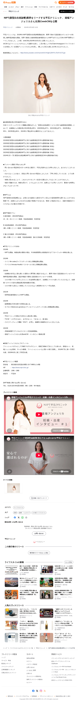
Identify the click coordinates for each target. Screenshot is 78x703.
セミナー (29, 682)
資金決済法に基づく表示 (63, 696)
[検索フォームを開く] (56, 2)
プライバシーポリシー (46, 696)
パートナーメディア (8, 666)
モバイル (71, 7)
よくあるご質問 (31, 670)
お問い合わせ (39, 533)
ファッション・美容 (31, 7)
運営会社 (10, 696)
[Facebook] (15, 517)
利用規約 (34, 696)
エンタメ (11, 7)
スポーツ (52, 7)
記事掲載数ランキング (8, 669)
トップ (5, 648)
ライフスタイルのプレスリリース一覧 (21, 648)
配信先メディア (6, 663)
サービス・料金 (6, 660)
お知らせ (29, 673)
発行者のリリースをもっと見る (39, 553)
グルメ (17, 7)
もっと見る (68, 562)
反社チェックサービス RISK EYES (61, 680)
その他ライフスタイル (39, 512)
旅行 (22, 7)
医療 (15, 512)
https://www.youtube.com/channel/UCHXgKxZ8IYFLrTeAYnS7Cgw (42, 53)
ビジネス (59, 7)
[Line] (22, 517)
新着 (5, 7)
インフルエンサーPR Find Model (61, 666)
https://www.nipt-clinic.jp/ (20, 367)
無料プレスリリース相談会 (35, 679)
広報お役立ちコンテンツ (9, 672)
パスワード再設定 (32, 664)
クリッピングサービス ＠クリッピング (62, 658)
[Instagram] (41, 691)
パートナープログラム (22, 696)
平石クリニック (8, 27)
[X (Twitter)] (19, 517)
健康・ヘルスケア (24, 512)
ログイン (29, 661)
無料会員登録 (31, 658)
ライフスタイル (43, 7)
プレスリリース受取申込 (34, 676)
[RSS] (45, 691)
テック (65, 7)
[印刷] (26, 517)
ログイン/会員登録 (67, 2)
